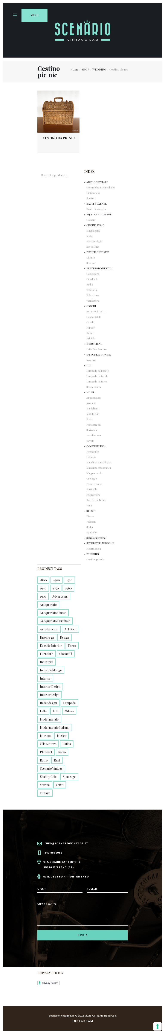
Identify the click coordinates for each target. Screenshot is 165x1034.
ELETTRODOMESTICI (99, 268)
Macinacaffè (93, 230)
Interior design (50, 687)
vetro (59, 785)
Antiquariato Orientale (55, 621)
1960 (68, 588)
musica (61, 736)
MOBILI (90, 392)
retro (44, 760)
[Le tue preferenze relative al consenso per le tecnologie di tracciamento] (157, 1026)
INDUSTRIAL (94, 343)
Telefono (91, 289)
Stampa (90, 263)
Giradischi (92, 279)
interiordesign (49, 695)
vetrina (45, 785)
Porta (89, 419)
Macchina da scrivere (98, 462)
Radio (89, 284)
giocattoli (65, 654)
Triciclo (90, 338)
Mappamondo (94, 473)
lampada (69, 703)
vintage (45, 793)
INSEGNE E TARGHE (98, 354)
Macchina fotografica (98, 467)
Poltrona (91, 521)
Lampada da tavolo (97, 376)
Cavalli (90, 322)
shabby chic (48, 777)
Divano (90, 516)
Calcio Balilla (93, 316)
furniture (46, 654)
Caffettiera (92, 273)
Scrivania (91, 430)
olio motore (48, 744)
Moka (89, 236)
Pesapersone (94, 484)
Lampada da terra (96, 381)
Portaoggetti (93, 424)
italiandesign (48, 703)
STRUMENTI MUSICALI (100, 543)
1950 (56, 588)
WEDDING (99, 69)
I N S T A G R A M (82, 1021)
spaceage (69, 777)
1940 (43, 588)
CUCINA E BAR (95, 225)
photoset (46, 752)
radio (62, 752)
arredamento (49, 629)
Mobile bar (92, 413)
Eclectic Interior (51, 646)
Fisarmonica (93, 548)
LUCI (89, 365)
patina (67, 744)
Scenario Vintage (51, 768)
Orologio (91, 478)
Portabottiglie (94, 241)
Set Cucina (92, 246)
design (64, 637)
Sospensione (94, 387)
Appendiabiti (93, 397)
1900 (56, 580)
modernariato (49, 719)
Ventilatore (92, 300)
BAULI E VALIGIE (96, 203)
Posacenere (93, 494)
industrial (46, 662)
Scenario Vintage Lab (62, 1015)
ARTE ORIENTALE (97, 182)
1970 (43, 596)
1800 (43, 580)
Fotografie (92, 451)
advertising (60, 596)
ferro (72, 646)
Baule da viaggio (96, 209)
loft (55, 711)
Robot (89, 333)
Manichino (92, 408)
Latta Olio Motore (96, 349)
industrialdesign (51, 670)
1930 (69, 580)
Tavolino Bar (93, 435)
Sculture (91, 198)
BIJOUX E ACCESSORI (99, 214)
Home (74, 69)
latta (43, 711)
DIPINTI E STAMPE (97, 252)
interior (45, 678)
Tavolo (90, 440)
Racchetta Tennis (96, 500)
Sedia (89, 527)
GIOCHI (91, 306)
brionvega (47, 637)
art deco (70, 629)
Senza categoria (95, 537)
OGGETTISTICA (96, 446)
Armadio (91, 403)
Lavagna (91, 457)
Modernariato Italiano (54, 727)
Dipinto (90, 257)
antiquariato (48, 605)
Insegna (91, 360)
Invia (83, 935)
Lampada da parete (97, 370)
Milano (69, 711)
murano (45, 736)
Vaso (89, 505)
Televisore (92, 295)
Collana (90, 219)
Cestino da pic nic (59, 138)
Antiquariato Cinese (53, 613)
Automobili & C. (95, 311)
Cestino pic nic (95, 559)
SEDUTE (91, 510)
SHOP (85, 69)
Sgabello (91, 532)
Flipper (90, 327)
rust (57, 760)
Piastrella (91, 489)
